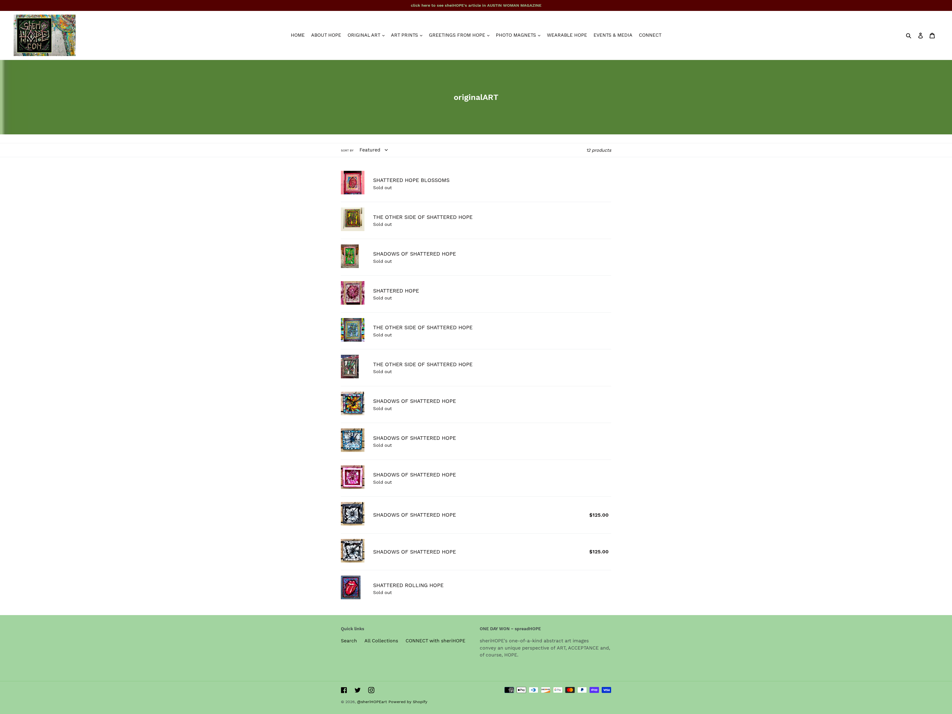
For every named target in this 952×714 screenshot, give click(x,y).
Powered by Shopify (407, 701)
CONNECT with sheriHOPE (435, 641)
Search (349, 641)
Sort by (347, 150)
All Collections (381, 641)
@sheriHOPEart (372, 701)
